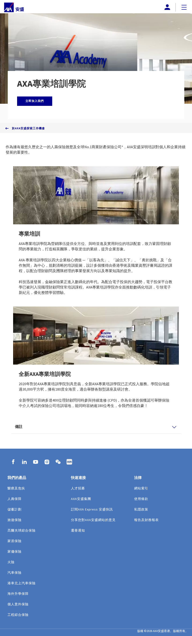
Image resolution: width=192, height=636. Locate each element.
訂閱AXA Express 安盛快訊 (92, 509)
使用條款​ (141, 499)
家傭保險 (14, 551)
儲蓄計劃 (14, 509)
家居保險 (14, 541)
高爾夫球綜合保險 (21, 530)
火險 (11, 562)
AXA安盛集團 (81, 499)
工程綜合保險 (18, 615)
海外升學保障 (18, 594)
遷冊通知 (78, 530)
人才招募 (78, 488)
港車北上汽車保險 (21, 583)
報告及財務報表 (146, 520)
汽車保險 (14, 572)
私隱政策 (141, 509)
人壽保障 (14, 499)
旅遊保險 (14, 520)
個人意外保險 (18, 604)
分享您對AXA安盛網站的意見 (93, 520)
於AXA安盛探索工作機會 (28, 128)
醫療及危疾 (16, 488)
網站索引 (141, 488)
